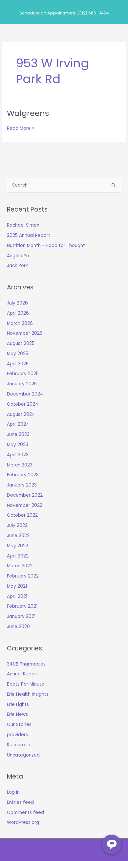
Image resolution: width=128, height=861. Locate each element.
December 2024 (25, 394)
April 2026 (18, 313)
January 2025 (22, 384)
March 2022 (19, 566)
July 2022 (17, 525)
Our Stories (19, 724)
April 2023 (18, 455)
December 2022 (25, 495)
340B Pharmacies (26, 664)
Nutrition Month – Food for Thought (46, 245)
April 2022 (18, 556)
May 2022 (17, 546)
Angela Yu (18, 256)
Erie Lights (18, 704)
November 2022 (24, 505)
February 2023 (23, 475)
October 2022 (22, 515)
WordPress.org (23, 822)
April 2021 (17, 596)
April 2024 (18, 424)
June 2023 (18, 434)
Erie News (17, 714)
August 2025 (20, 343)
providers (17, 735)
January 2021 (21, 616)
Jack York (17, 265)
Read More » (20, 128)
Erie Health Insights (28, 694)
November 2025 (24, 333)
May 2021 (17, 586)
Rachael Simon (23, 225)
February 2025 (23, 374)
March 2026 (20, 323)
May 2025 (17, 354)
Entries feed (20, 802)
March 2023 (19, 465)
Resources (18, 745)
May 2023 (17, 445)
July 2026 (17, 303)
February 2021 (22, 606)
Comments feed (25, 812)
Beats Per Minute (25, 684)
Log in (13, 792)
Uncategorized (23, 755)
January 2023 (22, 485)
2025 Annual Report (28, 235)
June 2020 (18, 626)
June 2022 (18, 535)
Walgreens (28, 113)
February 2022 (23, 576)
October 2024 (22, 404)
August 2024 (21, 414)
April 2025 (18, 364)
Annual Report (22, 674)
